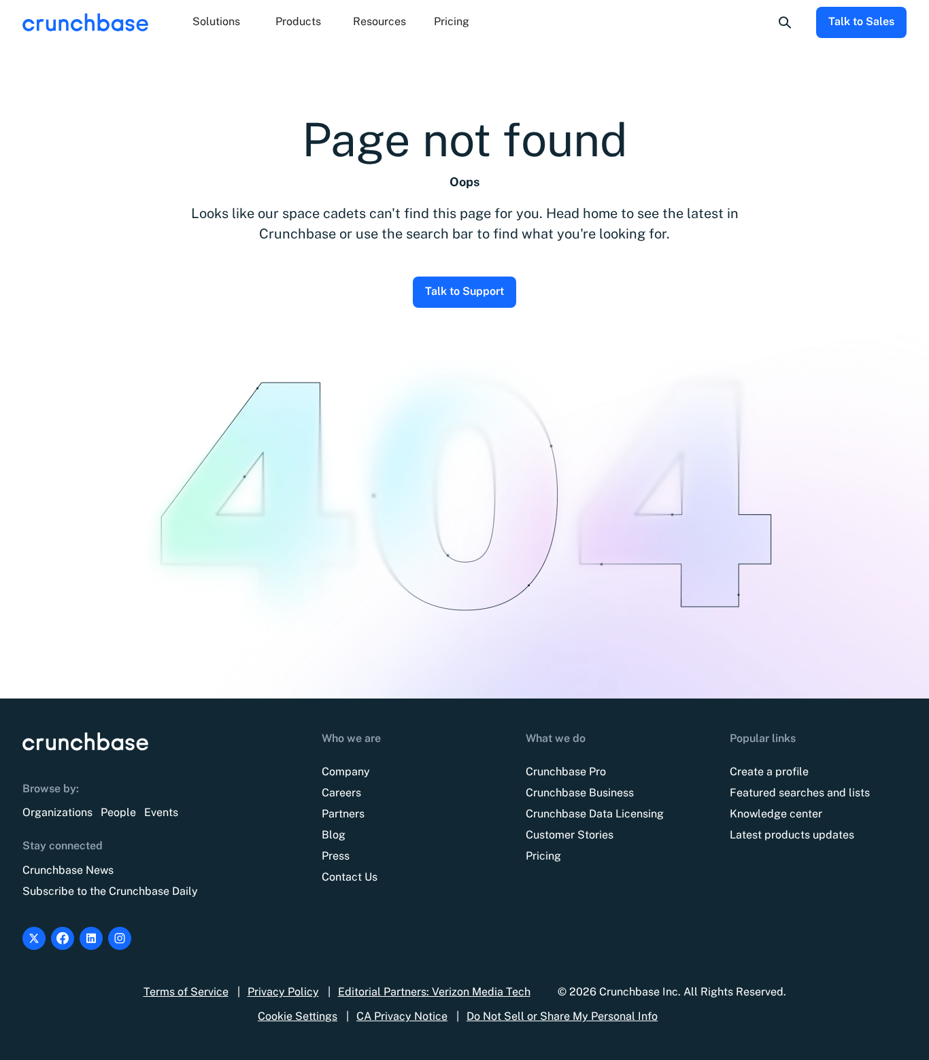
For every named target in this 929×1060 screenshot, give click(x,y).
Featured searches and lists (800, 792)
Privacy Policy (283, 991)
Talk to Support (464, 291)
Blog (333, 834)
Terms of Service (186, 991)
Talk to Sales (861, 21)
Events (161, 812)
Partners (343, 813)
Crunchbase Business (580, 792)
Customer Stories (569, 834)
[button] (216, 22)
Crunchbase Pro (566, 771)
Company (346, 771)
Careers (341, 792)
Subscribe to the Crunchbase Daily (110, 891)
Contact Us (349, 876)
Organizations (57, 812)
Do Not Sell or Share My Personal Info (562, 1016)
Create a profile (769, 771)
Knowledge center (776, 813)
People (118, 812)
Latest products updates (792, 834)
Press (336, 855)
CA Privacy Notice (401, 1016)
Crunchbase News (68, 870)
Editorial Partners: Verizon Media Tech (434, 991)
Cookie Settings (297, 1016)
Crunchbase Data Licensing (595, 813)
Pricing (451, 21)
